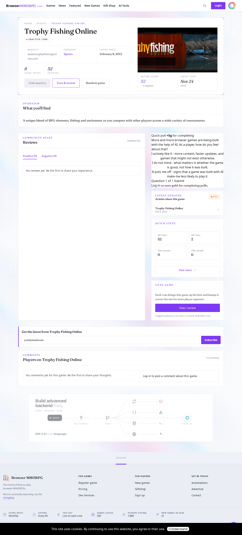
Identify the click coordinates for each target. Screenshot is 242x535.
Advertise (197, 489)
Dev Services (86, 495)
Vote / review (187, 308)
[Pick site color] (232, 6)
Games (50, 5)
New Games (92, 5)
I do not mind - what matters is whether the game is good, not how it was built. (187, 165)
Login (218, 5)
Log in (155, 185)
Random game (95, 83)
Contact (196, 495)
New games (142, 483)
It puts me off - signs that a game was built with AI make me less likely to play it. (187, 174)
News (62, 5)
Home (28, 23)
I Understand (178, 529)
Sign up (140, 495)
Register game (87, 483)
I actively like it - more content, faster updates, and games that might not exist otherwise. (187, 156)
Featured (75, 5)
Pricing (82, 489)
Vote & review (66, 83)
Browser (24, 5)
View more (185, 270)
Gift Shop (109, 5)
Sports (41, 23)
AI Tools (124, 5)
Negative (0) (49, 156)
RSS (215, 196)
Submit (179, 181)
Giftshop (140, 489)
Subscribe (211, 340)
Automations (200, 483)
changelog (8, 497)
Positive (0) (30, 156)
